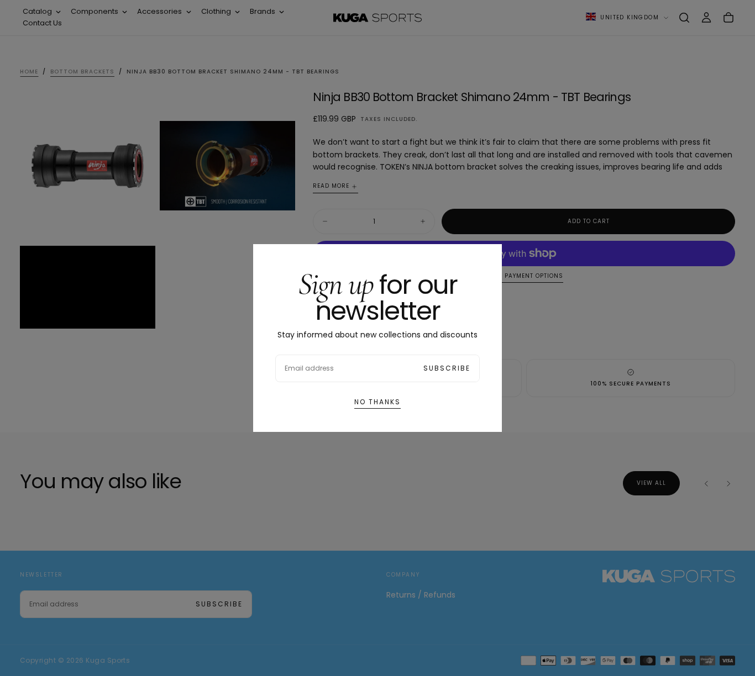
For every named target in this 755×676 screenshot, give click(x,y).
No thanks (377, 401)
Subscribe (446, 368)
